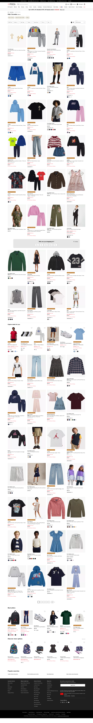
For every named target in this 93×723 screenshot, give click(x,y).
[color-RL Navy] (12, 278)
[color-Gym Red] (8, 351)
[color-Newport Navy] (71, 560)
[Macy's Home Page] (11, 4)
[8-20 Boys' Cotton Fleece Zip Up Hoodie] (56, 111)
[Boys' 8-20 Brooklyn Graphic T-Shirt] (56, 438)
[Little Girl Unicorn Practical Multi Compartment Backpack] (27, 648)
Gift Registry (36, 706)
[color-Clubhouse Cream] (28, 558)
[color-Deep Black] (23, 635)
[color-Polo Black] (10, 493)
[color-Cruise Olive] (51, 527)
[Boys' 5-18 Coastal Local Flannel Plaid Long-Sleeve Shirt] (76, 366)
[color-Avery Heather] (55, 129)
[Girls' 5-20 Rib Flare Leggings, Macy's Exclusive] (27, 617)
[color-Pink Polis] (27, 635)
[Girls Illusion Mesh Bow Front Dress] (36, 261)
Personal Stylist (36, 694)
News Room (49, 694)
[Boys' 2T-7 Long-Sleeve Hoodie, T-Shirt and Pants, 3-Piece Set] (17, 146)
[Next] (24, 36)
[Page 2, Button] (54, 602)
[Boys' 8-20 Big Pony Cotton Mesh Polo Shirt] (56, 576)
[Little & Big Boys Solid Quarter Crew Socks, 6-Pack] (27, 334)
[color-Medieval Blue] (21, 635)
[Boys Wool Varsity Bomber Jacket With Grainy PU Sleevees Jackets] (17, 297)
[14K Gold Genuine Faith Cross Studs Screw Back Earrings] (17, 36)
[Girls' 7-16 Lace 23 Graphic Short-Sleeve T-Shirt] (76, 261)
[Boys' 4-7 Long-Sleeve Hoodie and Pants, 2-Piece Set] (76, 36)
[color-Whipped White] (30, 283)
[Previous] (28, 36)
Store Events (36, 698)
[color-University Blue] (8, 132)
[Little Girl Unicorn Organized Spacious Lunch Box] (79, 648)
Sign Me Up (73, 685)
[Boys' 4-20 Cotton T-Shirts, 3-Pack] (56, 297)
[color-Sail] (71, 97)
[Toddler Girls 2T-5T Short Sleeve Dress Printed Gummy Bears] (53, 648)
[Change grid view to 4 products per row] (71, 22)
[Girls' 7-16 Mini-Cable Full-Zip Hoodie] (56, 508)
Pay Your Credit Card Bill (24, 692)
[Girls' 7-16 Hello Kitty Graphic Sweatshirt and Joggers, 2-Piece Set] (76, 576)
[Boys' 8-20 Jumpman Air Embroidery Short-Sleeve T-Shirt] (14, 334)
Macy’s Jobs (49, 692)
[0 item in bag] (84, 4)
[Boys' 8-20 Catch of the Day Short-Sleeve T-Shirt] (17, 508)
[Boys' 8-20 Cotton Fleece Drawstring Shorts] (17, 474)
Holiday (27, 17)
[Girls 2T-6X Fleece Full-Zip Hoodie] (76, 541)
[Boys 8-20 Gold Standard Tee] (36, 111)
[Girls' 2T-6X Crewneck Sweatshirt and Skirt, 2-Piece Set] (56, 146)
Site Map (48, 696)
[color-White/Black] (69, 132)
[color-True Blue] (69, 58)
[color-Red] (53, 129)
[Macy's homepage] (8, 12)
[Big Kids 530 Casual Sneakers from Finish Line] (66, 334)
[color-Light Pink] (31, 283)
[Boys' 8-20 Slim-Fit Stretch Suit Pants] (76, 215)
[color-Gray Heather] (30, 596)
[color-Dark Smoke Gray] (49, 283)
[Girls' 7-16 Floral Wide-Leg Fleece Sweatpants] (56, 215)
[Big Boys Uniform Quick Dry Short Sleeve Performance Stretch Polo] (66, 617)
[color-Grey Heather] (67, 58)
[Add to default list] (31, 328)
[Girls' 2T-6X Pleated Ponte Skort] (36, 438)
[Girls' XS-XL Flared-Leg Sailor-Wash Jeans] (36, 366)
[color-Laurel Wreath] (69, 385)
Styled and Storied (50, 700)
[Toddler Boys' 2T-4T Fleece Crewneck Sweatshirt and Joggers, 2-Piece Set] (36, 36)
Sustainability (49, 698)
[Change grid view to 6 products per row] (73, 22)
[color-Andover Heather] (67, 560)
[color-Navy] (49, 57)
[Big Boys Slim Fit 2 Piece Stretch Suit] (56, 36)
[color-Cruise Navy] (51, 129)
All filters (76, 241)
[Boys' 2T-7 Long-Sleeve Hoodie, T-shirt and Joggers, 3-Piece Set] (36, 180)
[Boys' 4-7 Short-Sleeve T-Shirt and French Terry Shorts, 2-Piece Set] (76, 297)
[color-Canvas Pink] (48, 527)
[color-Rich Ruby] (67, 419)
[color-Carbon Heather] (13, 351)
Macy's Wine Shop (37, 692)
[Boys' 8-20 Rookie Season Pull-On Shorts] (17, 73)
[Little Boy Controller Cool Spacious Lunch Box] (40, 648)
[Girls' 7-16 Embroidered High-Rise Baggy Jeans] (56, 474)
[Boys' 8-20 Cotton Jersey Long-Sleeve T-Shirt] (76, 508)
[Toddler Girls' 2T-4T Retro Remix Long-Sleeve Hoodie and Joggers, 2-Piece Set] (17, 401)
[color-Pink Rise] (67, 132)
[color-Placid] (74, 351)
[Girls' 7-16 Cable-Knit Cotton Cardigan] (53, 617)
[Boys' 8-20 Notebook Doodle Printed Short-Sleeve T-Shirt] (17, 180)
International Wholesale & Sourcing (52, 690)
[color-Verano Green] (8, 278)
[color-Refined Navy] (12, 493)
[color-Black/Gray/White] (48, 319)
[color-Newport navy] (48, 350)
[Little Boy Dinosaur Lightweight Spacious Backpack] (14, 648)
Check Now (73, 695)
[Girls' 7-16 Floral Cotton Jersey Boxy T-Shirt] (17, 215)
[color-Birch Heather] (69, 97)
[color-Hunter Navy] (48, 632)
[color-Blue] (28, 596)
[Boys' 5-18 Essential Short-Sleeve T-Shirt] (79, 334)
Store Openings (36, 700)
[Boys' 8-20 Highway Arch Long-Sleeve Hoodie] (36, 576)
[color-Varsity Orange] (31, 558)
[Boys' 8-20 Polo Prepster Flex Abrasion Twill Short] (53, 334)
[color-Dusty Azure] (69, 419)
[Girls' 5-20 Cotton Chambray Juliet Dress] (56, 541)
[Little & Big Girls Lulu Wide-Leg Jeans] (36, 297)
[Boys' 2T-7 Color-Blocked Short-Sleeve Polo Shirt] (76, 438)
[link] (17, 52)
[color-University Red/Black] (30, 95)
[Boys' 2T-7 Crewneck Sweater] (36, 541)
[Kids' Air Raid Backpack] (14, 617)
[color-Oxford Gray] (69, 237)
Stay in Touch (36, 696)
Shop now (62, 9)
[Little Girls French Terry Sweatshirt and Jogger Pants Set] (17, 438)
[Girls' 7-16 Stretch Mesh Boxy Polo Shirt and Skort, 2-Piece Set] (36, 474)
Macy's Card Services (24, 690)
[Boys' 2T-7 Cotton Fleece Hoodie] (17, 541)
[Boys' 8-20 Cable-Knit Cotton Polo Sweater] (17, 261)
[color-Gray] (48, 57)
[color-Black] (30, 60)
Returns (9, 690)
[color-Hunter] (61, 633)
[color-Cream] (51, 632)
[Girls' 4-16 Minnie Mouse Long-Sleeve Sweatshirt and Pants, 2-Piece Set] (36, 401)
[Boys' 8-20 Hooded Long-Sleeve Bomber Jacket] (56, 261)
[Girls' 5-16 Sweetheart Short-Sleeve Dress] (56, 366)
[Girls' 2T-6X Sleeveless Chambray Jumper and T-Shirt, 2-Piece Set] (56, 401)
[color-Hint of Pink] (49, 632)
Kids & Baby (12, 12)
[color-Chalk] (69, 283)
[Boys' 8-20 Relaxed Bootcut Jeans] (36, 146)
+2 (69, 633)
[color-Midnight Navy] (67, 97)
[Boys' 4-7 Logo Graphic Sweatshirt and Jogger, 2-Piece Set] (76, 146)
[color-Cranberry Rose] (25, 635)
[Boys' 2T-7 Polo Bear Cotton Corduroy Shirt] (56, 180)
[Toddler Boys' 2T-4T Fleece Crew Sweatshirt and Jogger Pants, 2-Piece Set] (17, 576)
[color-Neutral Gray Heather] (12, 132)
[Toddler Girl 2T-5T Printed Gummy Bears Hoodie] (66, 648)
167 (52, 602)
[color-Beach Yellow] (10, 278)
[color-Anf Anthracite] (77, 351)
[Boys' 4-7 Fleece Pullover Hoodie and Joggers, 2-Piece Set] (40, 334)
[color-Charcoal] (51, 57)
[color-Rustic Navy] (74, 419)
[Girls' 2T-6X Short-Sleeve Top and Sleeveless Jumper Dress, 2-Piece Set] (76, 180)
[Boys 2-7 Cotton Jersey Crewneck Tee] (76, 401)
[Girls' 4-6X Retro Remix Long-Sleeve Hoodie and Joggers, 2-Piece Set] (76, 73)
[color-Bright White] (76, 351)
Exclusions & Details (67, 695)
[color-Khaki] (48, 92)
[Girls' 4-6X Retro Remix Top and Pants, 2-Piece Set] (76, 111)
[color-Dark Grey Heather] (8, 493)
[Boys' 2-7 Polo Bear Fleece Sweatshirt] (79, 617)
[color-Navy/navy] (12, 319)
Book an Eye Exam (37, 702)
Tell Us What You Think (37, 704)
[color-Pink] (73, 560)
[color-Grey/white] (8, 319)
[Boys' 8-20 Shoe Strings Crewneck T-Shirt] (17, 366)
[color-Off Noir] (67, 283)
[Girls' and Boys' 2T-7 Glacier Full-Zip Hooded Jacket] (76, 474)
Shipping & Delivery (11, 692)
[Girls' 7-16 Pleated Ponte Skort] (56, 73)
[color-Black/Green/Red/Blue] (15, 635)
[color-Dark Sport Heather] (48, 129)
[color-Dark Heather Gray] (28, 60)
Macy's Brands (36, 690)
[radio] (28, 60)
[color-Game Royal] (8, 96)
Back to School (11, 17)
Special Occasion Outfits (20, 17)
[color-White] (10, 202)
